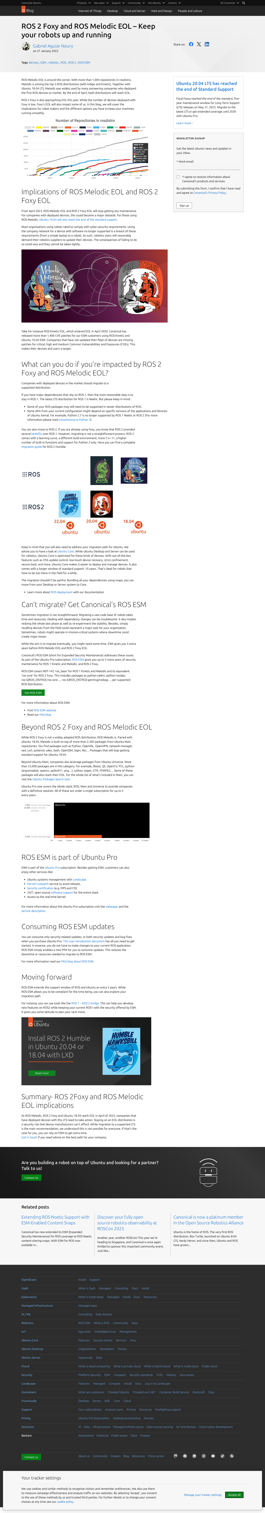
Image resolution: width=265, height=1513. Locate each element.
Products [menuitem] (82, 2)
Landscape (79, 879)
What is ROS (101, 1322)
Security (26, 1374)
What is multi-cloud (186, 1366)
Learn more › (184, 123)
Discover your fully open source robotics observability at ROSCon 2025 (127, 1223)
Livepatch (120, 1374)
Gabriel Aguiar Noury (53, 45)
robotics (53, 62)
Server (97, 1400)
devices (33, 62)
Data (87, 1426)
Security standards (141, 1374)
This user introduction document (84, 941)
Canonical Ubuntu (31, 2)
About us (84, 1456)
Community (120, 1322)
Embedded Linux (105, 1331)
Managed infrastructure (37, 1305)
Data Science (104, 1314)
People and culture (190, 10)
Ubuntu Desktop (32, 1348)
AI (79, 1426)
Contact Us (31, 1177)
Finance (145, 1435)
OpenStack (28, 1279)
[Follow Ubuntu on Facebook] (186, 1457)
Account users (114, 1409)
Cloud (25, 1366)
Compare (114, 1383)
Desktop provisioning (126, 1418)
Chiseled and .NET (144, 1392)
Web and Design (161, 10)
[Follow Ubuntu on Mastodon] (176, 1457)
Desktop (112, 10)
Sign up (184, 205)
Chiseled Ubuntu (118, 1392)
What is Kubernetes (91, 1297)
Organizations (87, 1348)
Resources (150, 1297)
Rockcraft (199, 1392)
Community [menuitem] (134, 2)
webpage (111, 906)
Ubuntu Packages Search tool (51, 779)
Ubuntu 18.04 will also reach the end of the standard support (78, 219)
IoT (23, 1331)
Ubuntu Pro (52, 867)
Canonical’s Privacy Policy (209, 192)
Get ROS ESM (33, 692)
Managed (105, 1288)
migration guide (31, 446)
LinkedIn (207, 44)
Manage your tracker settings (203, 1494)
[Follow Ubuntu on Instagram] (204, 1457)
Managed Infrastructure (128, 1426)
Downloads (28, 1400)
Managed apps (87, 1305)
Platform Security (89, 1374)
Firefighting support (168, 1409)
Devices (149, 1418)
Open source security (159, 1426)
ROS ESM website (45, 710)
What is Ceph (86, 1288)
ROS (63, 62)
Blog (126, 1456)
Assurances (187, 1374)
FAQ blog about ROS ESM (77, 961)
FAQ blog (45, 714)
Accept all (234, 1494)
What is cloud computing (94, 1366)
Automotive (86, 1435)
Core (117, 1400)
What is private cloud (127, 1366)
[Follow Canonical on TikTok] (223, 1457)
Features (84, 1340)
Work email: (186, 161)
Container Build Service (174, 1392)
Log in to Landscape (157, 1383)
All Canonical (227, 2)
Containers (28, 1392)
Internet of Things (89, 10)
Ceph (24, 1288)
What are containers (91, 1392)
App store (84, 1331)
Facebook (191, 44)
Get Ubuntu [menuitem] (154, 2)
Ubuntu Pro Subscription (94, 1418)
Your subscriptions (90, 1409)
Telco (134, 1435)
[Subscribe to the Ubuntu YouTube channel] (214, 1457)
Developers (107, 1348)
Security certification (40, 888)
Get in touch (29, 1137)
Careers (115, 1456)
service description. (33, 910)
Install (82, 1279)
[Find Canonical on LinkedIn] (195, 1457)
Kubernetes (29, 1297)
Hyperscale (85, 1357)
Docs (135, 1288)
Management (128, 1331)
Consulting (121, 1288)
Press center (156, 1456)
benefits (36, 433)
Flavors (122, 1348)
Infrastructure (101, 1426)
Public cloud (209, 1366)
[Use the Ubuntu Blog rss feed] (232, 1457)
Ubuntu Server (30, 1357)
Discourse (145, 1409)
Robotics (27, 1322)
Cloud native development (216, 1426)
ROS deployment (61, 592)
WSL (107, 1400)
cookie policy (65, 1501)
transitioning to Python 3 (74, 419)
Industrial (102, 1435)
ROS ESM (84, 62)
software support (62, 892)
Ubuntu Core (66, 551)
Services (121, 1340)
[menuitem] (230, 3)
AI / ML (26, 1314)
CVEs (159, 1374)
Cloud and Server (134, 10)
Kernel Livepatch (38, 883)
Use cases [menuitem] (99, 2)
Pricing (131, 1409)
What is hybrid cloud (157, 1366)
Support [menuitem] (116, 2)
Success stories (102, 1340)
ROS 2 (72, 62)
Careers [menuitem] (172, 2)
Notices (171, 1374)
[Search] (243, 3)
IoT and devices (186, 1426)
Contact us (31, 1457)
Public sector (119, 1435)
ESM (43, 62)
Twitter (199, 44)
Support (95, 1279)
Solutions (27, 1426)
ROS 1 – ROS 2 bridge (85, 1003)
